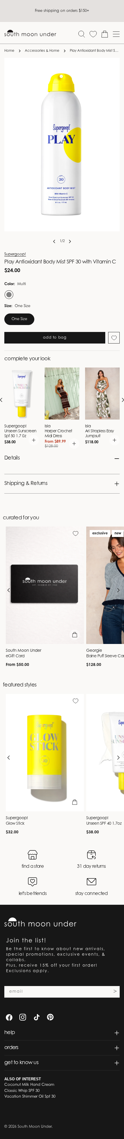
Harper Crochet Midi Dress (58, 433)
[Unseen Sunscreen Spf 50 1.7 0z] (21, 394)
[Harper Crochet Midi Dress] (62, 394)
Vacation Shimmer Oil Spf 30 (29, 1097)
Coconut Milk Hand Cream (29, 1085)
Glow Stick (15, 824)
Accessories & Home (42, 51)
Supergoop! (15, 254)
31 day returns (91, 866)
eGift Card (15, 656)
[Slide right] (69, 241)
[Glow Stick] (45, 752)
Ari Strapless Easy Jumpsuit (99, 433)
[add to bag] (34, 440)
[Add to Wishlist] (114, 338)
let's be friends (32, 893)
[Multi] (8, 294)
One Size (19, 319)
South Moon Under (35, 1127)
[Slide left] (54, 241)
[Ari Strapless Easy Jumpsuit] (102, 394)
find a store (33, 866)
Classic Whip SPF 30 (22, 1091)
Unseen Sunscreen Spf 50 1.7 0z (20, 433)
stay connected (91, 893)
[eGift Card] (45, 585)
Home (9, 51)
